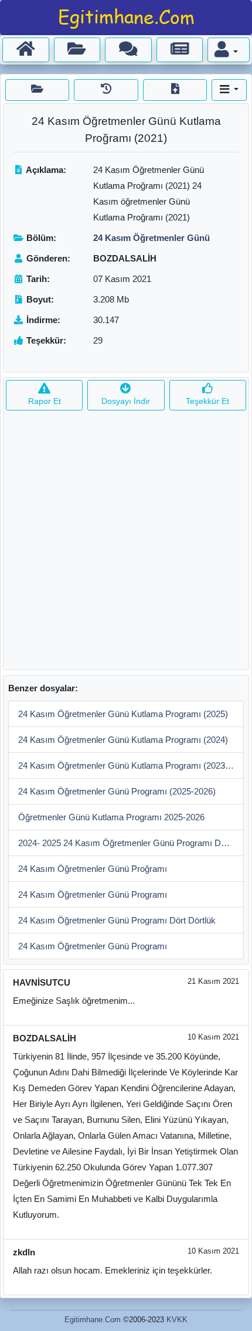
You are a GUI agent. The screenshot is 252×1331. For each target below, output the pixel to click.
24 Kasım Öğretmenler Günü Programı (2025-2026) (117, 791)
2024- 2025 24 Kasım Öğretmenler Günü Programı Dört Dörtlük (131, 843)
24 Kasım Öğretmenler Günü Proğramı (92, 869)
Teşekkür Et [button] (207, 401)
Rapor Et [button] (44, 401)
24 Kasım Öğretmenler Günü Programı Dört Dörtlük (117, 920)
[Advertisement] (126, 543)
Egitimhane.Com (92, 1319)
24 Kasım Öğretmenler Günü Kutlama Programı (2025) (123, 714)
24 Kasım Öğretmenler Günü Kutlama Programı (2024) (123, 740)
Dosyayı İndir (125, 401)
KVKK (177, 1319)
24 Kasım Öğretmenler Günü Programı (92, 894)
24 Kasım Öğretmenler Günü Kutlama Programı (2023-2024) (131, 765)
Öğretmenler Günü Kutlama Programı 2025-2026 (111, 817)
